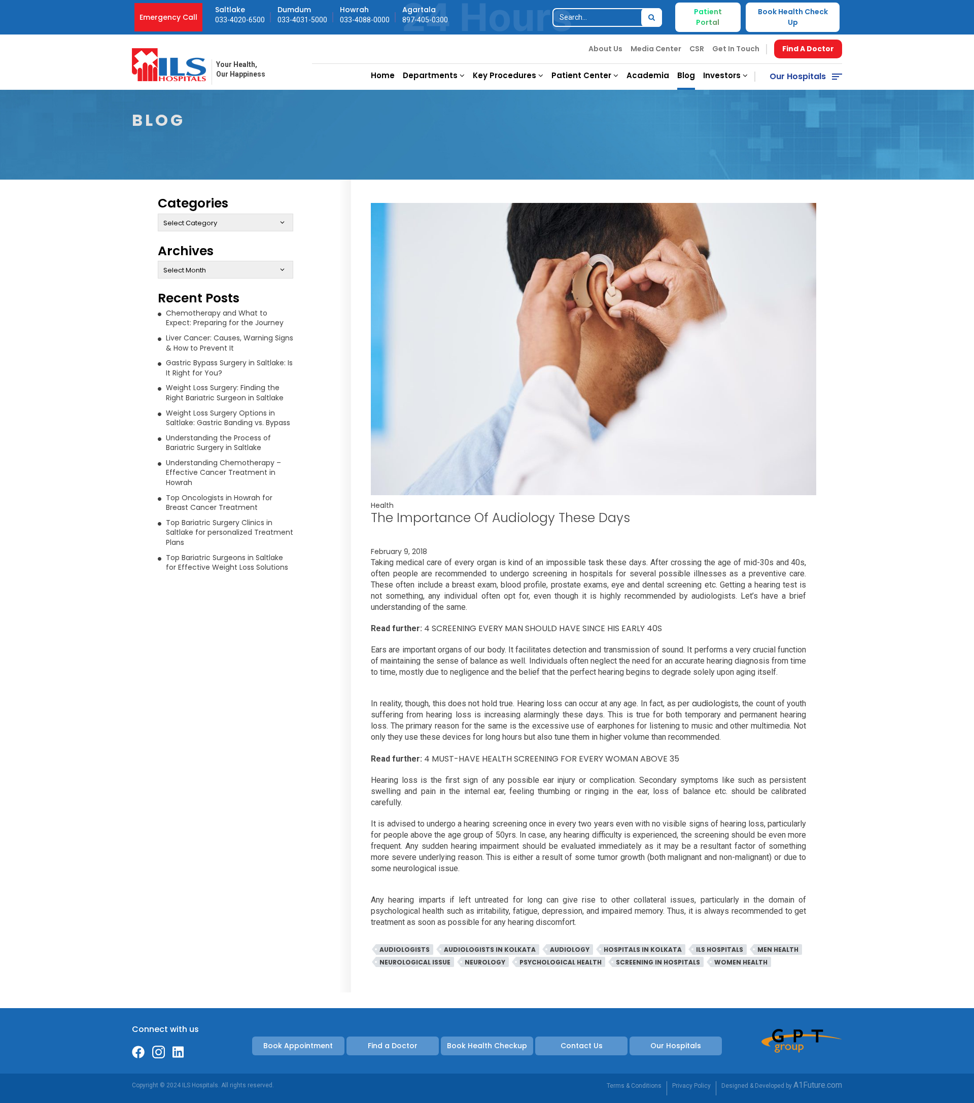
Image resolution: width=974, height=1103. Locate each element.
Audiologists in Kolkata (490, 949)
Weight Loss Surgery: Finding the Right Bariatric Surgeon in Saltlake (225, 393)
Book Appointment (298, 1046)
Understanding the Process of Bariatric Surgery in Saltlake (218, 443)
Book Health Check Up (793, 17)
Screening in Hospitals (658, 962)
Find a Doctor (393, 1046)
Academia (648, 75)
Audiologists (404, 949)
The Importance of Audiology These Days (500, 518)
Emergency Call (168, 17)
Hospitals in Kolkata (643, 949)
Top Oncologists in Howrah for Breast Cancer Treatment (219, 503)
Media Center (656, 49)
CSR (696, 49)
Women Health (741, 962)
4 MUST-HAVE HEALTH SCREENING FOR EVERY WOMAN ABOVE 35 (551, 759)
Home (383, 75)
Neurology (485, 962)
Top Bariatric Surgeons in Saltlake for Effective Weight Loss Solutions (227, 563)
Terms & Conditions (634, 1085)
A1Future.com (817, 1085)
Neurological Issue (414, 962)
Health (382, 505)
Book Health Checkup (487, 1046)
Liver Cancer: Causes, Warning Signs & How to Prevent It (229, 343)
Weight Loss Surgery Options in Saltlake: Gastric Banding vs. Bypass (228, 418)
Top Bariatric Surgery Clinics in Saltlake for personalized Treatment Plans (229, 532)
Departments (431, 75)
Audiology (569, 949)
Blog (686, 75)
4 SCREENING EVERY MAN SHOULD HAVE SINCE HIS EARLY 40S (543, 628)
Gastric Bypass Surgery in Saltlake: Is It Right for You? (229, 368)
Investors (723, 75)
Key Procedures (505, 75)
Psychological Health (560, 962)
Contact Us (582, 1046)
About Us (605, 49)
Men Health (777, 949)
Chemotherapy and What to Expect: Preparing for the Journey (225, 318)
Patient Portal (708, 17)
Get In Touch (735, 49)
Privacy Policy (691, 1085)
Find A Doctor (808, 49)
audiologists (715, 703)
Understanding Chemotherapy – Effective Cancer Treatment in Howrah (223, 473)
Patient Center (582, 75)
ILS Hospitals (719, 949)
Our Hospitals (798, 76)
